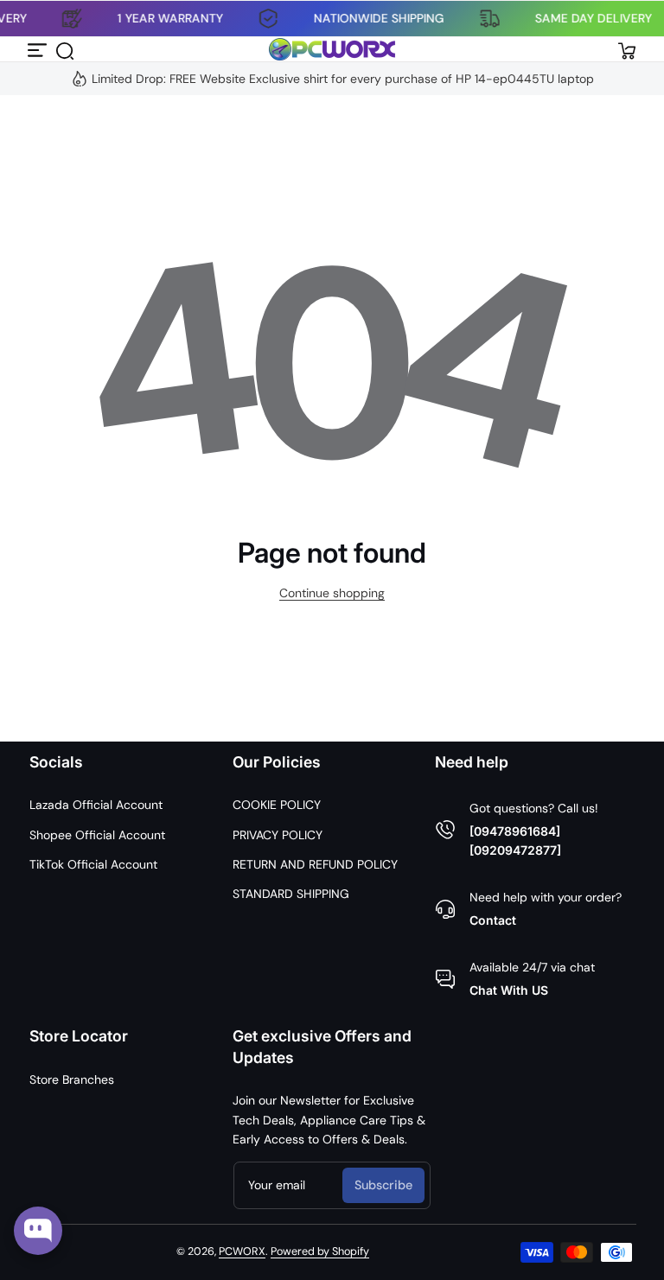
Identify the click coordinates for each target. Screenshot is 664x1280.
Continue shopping (332, 593)
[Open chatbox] (38, 1231)
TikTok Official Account (93, 864)
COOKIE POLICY (277, 804)
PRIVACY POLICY (277, 835)
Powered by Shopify (320, 1251)
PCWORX (242, 1251)
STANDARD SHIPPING (291, 893)
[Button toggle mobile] (38, 49)
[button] (64, 49)
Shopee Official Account (97, 835)
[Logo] (332, 49)
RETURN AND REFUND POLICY (315, 864)
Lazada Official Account (96, 804)
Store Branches (71, 1079)
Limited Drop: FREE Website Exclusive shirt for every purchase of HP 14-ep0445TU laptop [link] (343, 78)
